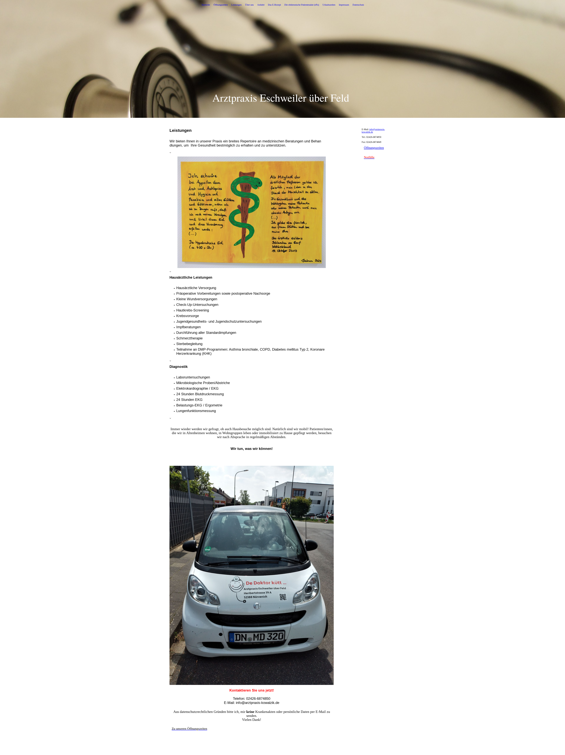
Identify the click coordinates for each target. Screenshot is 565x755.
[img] (282, 59)
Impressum (344, 5)
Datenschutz (358, 5)
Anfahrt (260, 5)
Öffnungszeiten (220, 5)
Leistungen (236, 5)
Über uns (249, 5)
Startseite (206, 5)
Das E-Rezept (274, 5)
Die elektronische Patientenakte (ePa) (301, 5)
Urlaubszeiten (329, 5)
